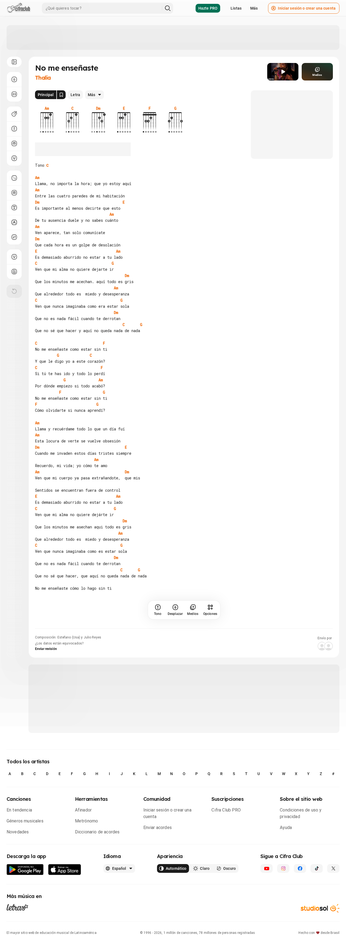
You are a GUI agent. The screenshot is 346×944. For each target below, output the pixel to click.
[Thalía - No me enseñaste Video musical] (282, 71)
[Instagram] (283, 868)
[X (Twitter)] (333, 868)
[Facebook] (300, 868)
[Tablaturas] (14, 178)
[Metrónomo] (14, 271)
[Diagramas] (14, 192)
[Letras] (17, 907)
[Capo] (14, 143)
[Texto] (14, 207)
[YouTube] (266, 868)
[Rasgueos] (14, 237)
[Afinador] (14, 256)
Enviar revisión (46, 649)
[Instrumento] (14, 113)
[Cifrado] (14, 222)
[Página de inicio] (19, 8)
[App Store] (64, 869)
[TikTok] (316, 868)
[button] (282, 71)
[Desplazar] (14, 79)
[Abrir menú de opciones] (14, 61)
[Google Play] (25, 869)
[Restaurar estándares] (14, 291)
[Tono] (14, 128)
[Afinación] (14, 158)
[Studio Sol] (320, 908)
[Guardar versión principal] (61, 94)
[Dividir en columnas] (14, 94)
